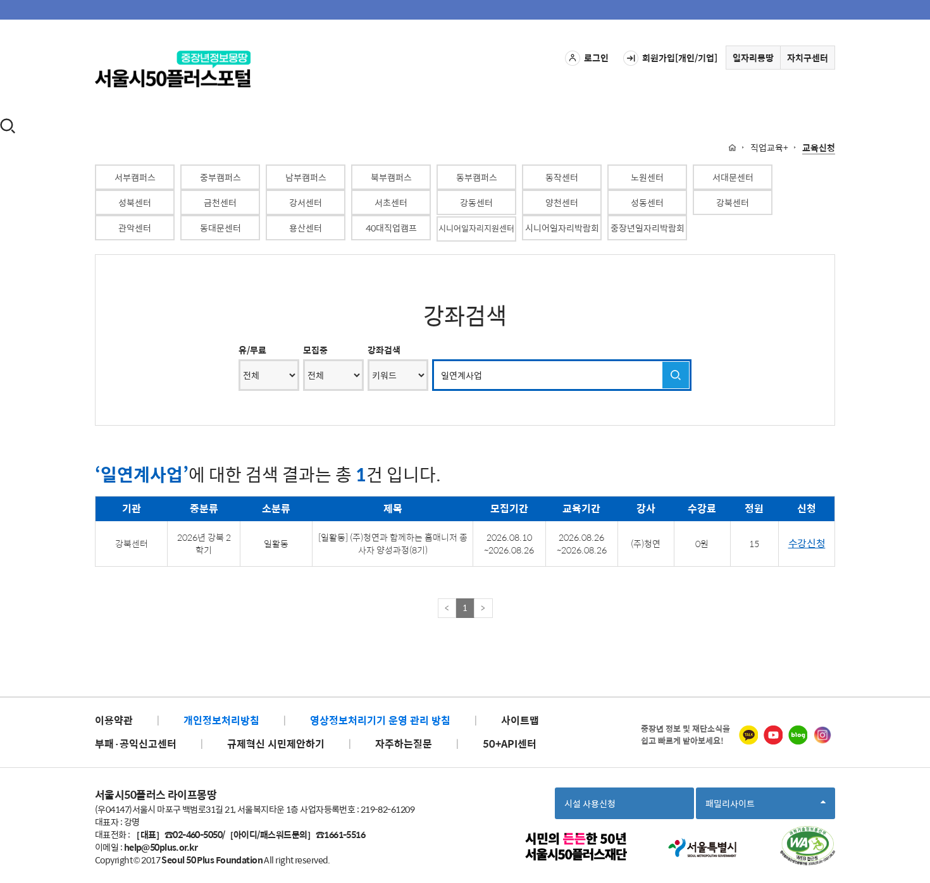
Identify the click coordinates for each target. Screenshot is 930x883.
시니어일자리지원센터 (476, 228)
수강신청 (807, 543)
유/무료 (252, 349)
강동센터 (476, 202)
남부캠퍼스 (305, 177)
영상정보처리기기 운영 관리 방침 (380, 720)
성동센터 (647, 202)
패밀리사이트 (733, 807)
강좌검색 (384, 349)
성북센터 (134, 202)
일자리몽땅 (753, 58)
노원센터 (647, 177)
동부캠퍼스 (476, 177)
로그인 (596, 58)
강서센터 (305, 202)
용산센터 (305, 228)
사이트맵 (520, 720)
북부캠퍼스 (391, 177)
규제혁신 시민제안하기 (276, 743)
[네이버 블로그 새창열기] (797, 735)
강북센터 (732, 202)
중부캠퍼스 (220, 177)
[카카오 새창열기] (748, 735)
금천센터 (220, 202)
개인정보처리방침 (221, 720)
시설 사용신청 (590, 803)
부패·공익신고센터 (136, 743)
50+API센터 (509, 743)
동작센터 (561, 177)
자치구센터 (807, 58)
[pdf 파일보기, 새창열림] (807, 845)
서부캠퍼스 (135, 177)
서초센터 (391, 202)
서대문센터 (732, 177)
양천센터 (561, 202)
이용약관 (114, 720)
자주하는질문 (403, 743)
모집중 (315, 349)
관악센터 (134, 228)
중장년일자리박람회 (648, 228)
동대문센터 (220, 228)
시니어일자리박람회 (562, 228)
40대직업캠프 (391, 228)
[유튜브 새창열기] (773, 735)
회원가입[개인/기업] (679, 58)
